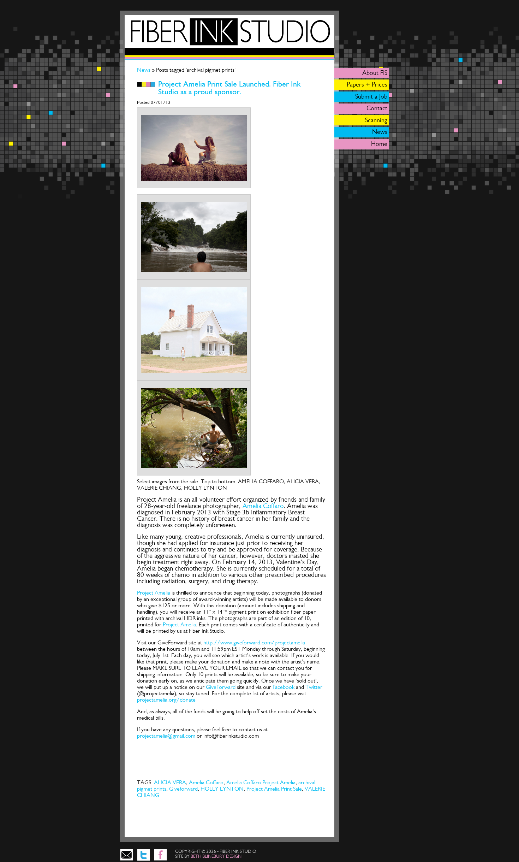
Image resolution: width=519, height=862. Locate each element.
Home (379, 143)
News (144, 69)
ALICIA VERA (170, 782)
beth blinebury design (216, 856)
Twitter (313, 687)
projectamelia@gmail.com (166, 735)
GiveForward (221, 687)
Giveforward (183, 788)
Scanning (376, 120)
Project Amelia (153, 592)
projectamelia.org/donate (166, 699)
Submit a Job (371, 96)
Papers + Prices (367, 84)
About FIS (374, 72)
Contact (376, 108)
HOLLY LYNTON (222, 788)
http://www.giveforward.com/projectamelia (254, 642)
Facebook (283, 687)
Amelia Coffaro (262, 506)
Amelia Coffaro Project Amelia (261, 782)
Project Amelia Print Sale (274, 788)
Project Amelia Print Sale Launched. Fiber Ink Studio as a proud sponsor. (229, 87)
